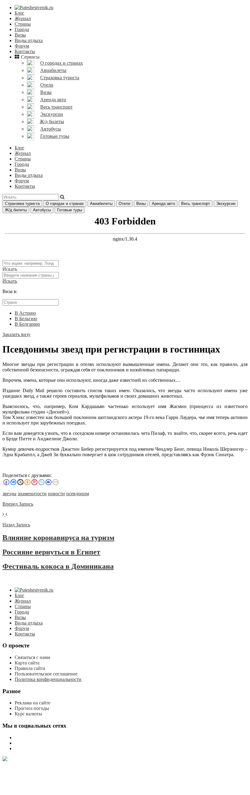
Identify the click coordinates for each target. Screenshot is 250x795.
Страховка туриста (22, 203)
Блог (19, 13)
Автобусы (42, 210)
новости (56, 493)
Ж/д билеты (16, 210)
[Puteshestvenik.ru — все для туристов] (34, 7)
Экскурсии (225, 203)
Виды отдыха (29, 40)
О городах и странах (65, 203)
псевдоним (77, 493)
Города (22, 29)
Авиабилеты (101, 203)
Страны (23, 24)
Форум (22, 45)
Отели (124, 203)
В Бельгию (26, 318)
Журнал (23, 18)
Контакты (25, 51)
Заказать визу (16, 334)
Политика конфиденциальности (48, 679)
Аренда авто (163, 203)
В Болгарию (27, 324)
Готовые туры (69, 210)
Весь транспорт (195, 203)
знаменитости (32, 493)
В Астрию (25, 313)
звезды (9, 493)
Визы (20, 35)
